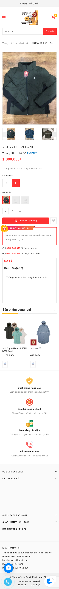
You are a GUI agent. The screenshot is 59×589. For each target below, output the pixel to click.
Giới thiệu (35, 584)
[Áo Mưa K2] (43, 332)
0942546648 (17, 556)
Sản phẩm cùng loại (16, 309)
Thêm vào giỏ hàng (27, 220)
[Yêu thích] (53, 221)
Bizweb (36, 581)
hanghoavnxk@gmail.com (15, 560)
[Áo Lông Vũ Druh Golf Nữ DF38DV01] (15, 332)
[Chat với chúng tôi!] (8, 568)
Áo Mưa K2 (35, 348)
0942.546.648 (13, 248)
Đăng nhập (34, 3)
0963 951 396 (13, 253)
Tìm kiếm (50, 31)
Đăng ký (23, 3)
